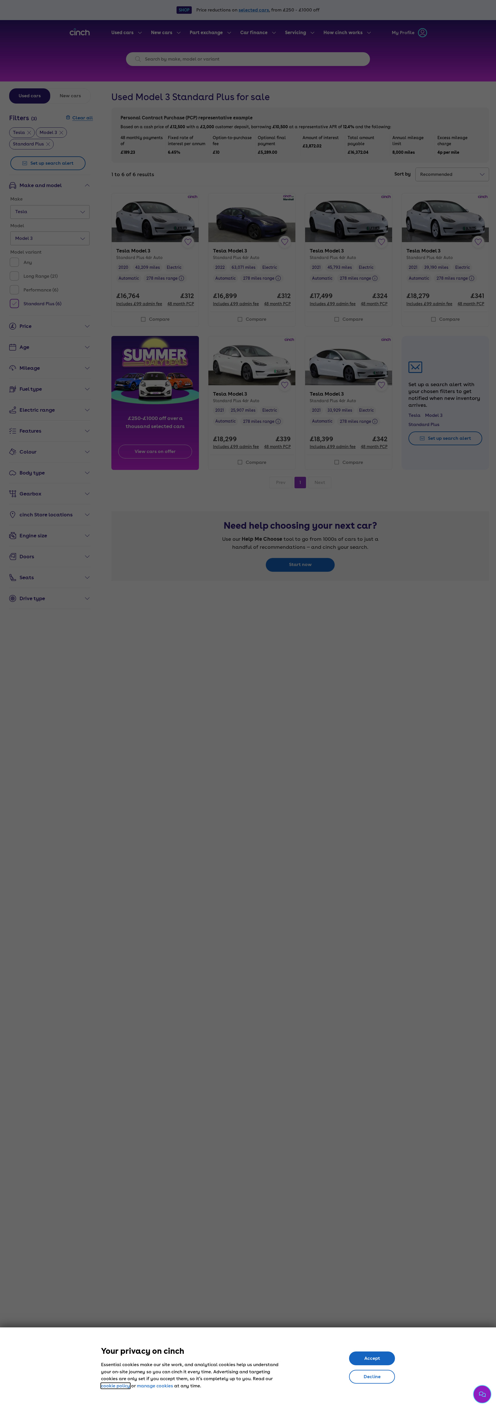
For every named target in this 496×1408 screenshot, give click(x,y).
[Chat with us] (482, 1394)
